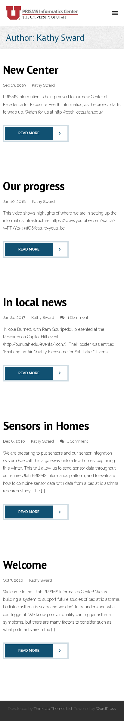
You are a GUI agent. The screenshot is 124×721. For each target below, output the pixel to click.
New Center (30, 69)
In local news (35, 301)
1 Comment (77, 317)
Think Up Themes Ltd (53, 708)
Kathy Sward (43, 85)
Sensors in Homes (46, 425)
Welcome (25, 564)
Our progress (34, 185)
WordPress (106, 708)
